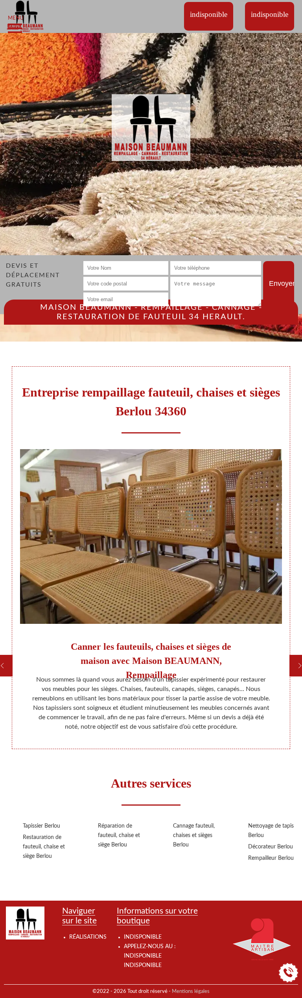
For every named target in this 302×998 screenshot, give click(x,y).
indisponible (143, 956)
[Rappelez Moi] (288, 972)
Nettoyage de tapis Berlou (271, 830)
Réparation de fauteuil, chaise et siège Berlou (119, 835)
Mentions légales (191, 991)
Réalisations (88, 937)
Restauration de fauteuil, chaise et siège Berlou (44, 847)
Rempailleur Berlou (271, 858)
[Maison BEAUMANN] (25, 16)
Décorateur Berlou (270, 847)
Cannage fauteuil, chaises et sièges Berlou (194, 835)
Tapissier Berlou (41, 826)
